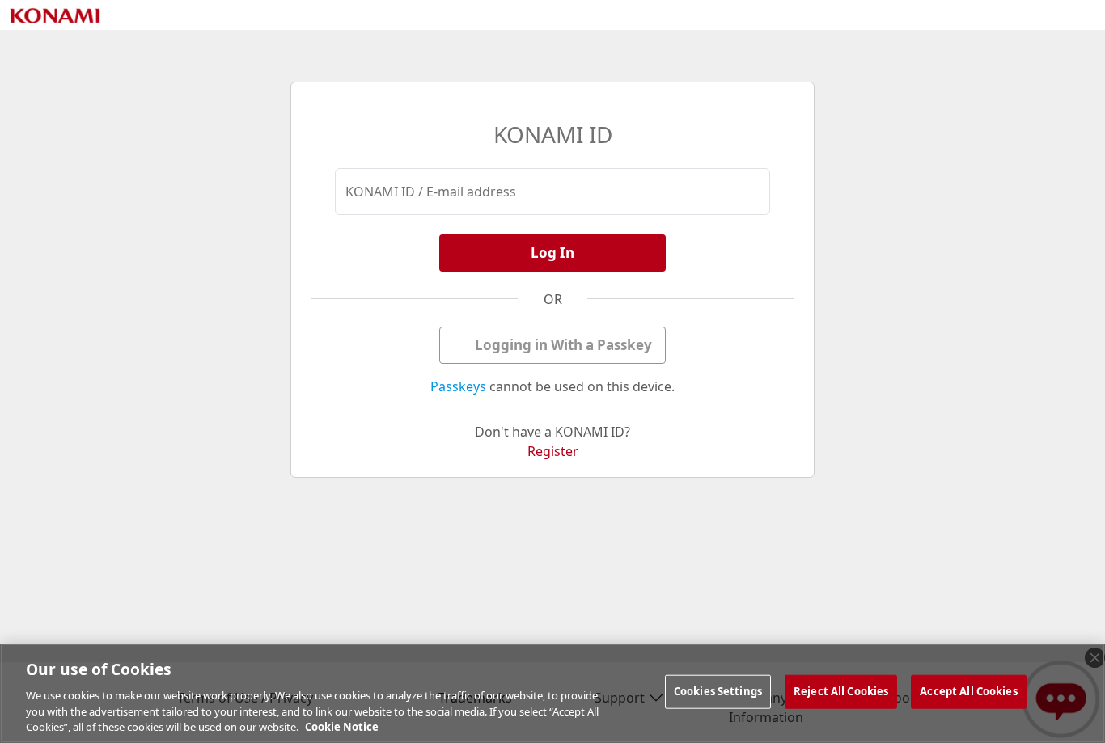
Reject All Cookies (841, 691)
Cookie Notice (342, 726)
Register (552, 451)
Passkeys (458, 386)
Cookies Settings (718, 691)
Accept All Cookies (968, 691)
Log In (552, 252)
